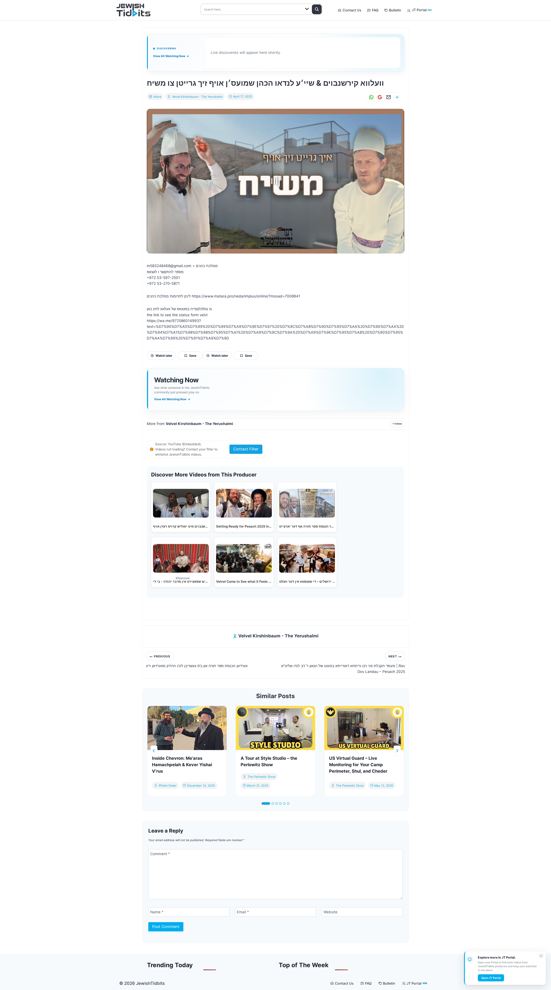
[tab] (266, 803)
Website (330, 912)
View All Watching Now (171, 56)
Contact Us (352, 10)
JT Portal (422, 10)
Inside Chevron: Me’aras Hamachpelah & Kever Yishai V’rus (182, 765)
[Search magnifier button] (317, 9)
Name (157, 912)
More (157, 96)
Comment (160, 854)
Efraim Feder (167, 785)
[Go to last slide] (153, 751)
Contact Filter (245, 449)
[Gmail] (379, 97)
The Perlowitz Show (261, 776)
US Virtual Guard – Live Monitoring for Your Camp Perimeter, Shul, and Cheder (358, 765)
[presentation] (187, 728)
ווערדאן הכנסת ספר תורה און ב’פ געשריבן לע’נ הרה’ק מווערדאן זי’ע (197, 661)
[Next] (397, 751)
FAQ (375, 10)
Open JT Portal (491, 977)
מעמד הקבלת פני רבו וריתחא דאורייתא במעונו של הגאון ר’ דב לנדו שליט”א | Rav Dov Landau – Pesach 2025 (343, 664)
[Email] (387, 97)
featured (182, 578)
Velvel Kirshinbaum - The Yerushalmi (197, 96)
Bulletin (395, 10)
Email (243, 912)
